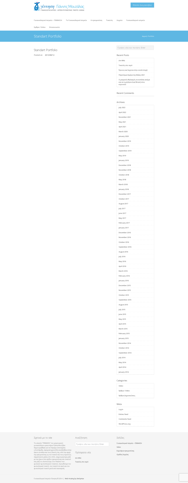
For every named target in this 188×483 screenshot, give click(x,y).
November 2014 (125, 343)
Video (121, 386)
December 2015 (125, 285)
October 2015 (124, 295)
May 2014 (122, 362)
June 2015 (122, 314)
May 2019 (122, 155)
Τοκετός (108, 19)
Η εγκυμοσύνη (95, 19)
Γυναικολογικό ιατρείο (135, 20)
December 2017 (125, 194)
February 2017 (124, 223)
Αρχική (144, 36)
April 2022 (122, 112)
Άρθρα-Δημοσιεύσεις (127, 395)
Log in (121, 409)
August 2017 (123, 203)
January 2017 (124, 228)
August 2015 (123, 304)
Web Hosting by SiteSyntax (74, 478)
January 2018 (124, 189)
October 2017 (124, 199)
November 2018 (125, 170)
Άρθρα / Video (38, 26)
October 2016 (124, 242)
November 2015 (125, 290)
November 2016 (125, 237)
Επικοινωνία (54, 27)
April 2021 (122, 126)
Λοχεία (118, 19)
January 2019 (124, 160)
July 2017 (122, 208)
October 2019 (124, 146)
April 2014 (122, 367)
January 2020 (124, 136)
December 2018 (125, 165)
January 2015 (124, 338)
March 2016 (123, 271)
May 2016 (122, 261)
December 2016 (125, 232)
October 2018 (124, 175)
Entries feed (123, 414)
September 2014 (125, 353)
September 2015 (125, 300)
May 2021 (122, 122)
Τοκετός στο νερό (125, 65)
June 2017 (122, 213)
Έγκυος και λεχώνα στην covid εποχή (133, 70)
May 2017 (122, 218)
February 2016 (124, 276)
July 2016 (122, 256)
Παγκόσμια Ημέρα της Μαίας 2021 (132, 75)
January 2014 (124, 372)
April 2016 (122, 266)
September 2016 (125, 247)
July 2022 (122, 107)
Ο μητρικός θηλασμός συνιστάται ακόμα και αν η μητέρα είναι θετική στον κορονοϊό (134, 82)
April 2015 (122, 324)
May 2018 (122, 179)
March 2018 (123, 184)
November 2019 (125, 141)
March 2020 (123, 131)
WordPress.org (124, 424)
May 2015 (122, 319)
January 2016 (124, 280)
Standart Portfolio (45, 50)
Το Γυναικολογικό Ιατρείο (75, 19)
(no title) (122, 60)
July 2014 (122, 357)
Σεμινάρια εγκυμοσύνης (125, 451)
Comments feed (125, 419)
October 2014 (124, 348)
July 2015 (122, 309)
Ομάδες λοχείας (123, 454)
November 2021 (125, 117)
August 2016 (123, 252)
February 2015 (124, 333)
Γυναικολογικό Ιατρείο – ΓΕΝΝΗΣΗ (48, 20)
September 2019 (125, 151)
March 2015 (123, 329)
